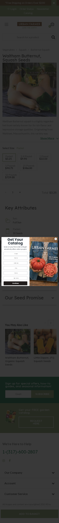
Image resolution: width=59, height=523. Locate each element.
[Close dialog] (55, 239)
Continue (15, 283)
